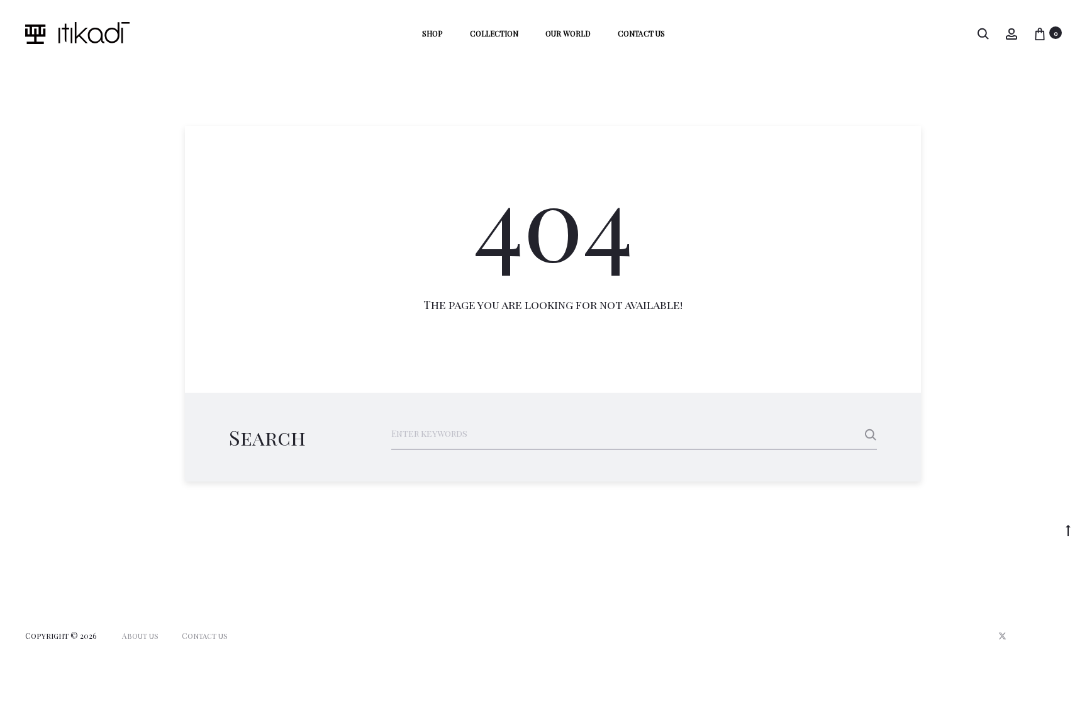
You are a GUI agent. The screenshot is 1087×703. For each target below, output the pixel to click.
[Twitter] (1002, 636)
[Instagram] (1058, 636)
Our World (568, 33)
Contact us (641, 33)
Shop (432, 33)
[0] (1040, 33)
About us (140, 636)
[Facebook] (1030, 636)
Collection (494, 33)
